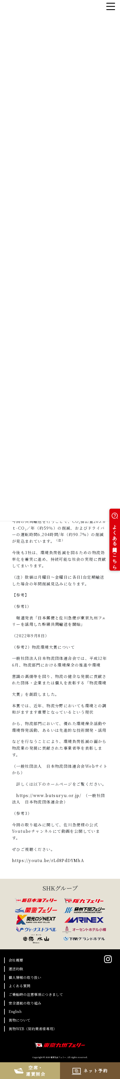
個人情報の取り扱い (25, 977)
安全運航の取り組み (25, 1003)
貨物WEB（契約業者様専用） (33, 1028)
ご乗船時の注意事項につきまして (36, 994)
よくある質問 (19, 985)
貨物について (19, 1020)
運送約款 (16, 968)
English (15, 1011)
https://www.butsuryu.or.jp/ (48, 795)
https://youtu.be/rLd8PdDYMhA (48, 860)
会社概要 (16, 960)
